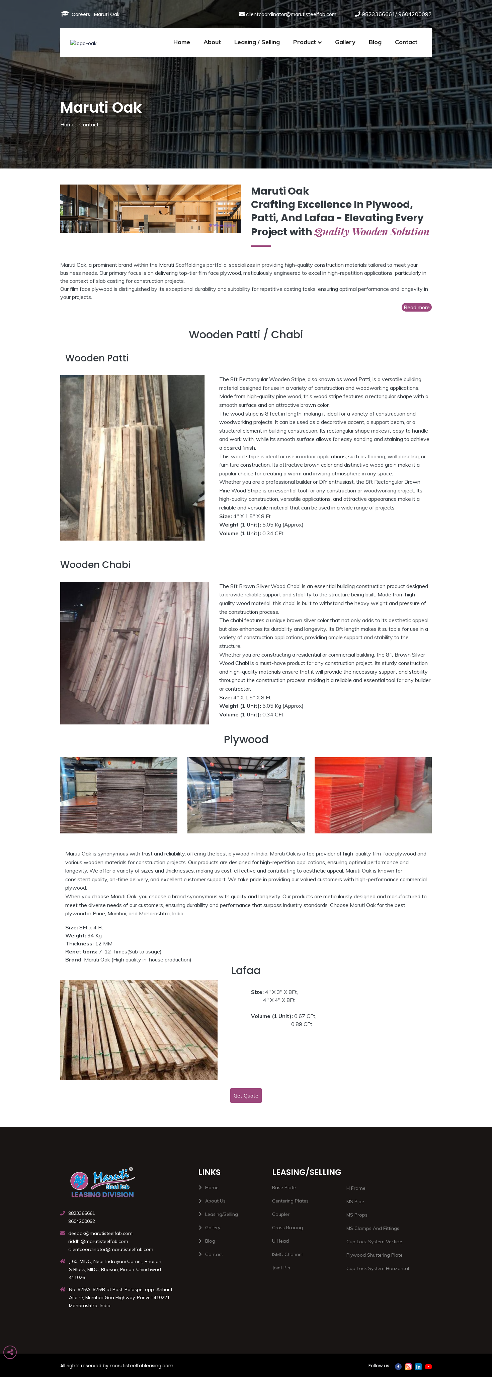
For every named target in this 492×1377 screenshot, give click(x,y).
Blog (375, 42)
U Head (280, 1241)
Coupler (281, 1214)
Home (67, 124)
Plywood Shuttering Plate (374, 1255)
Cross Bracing (287, 1228)
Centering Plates (290, 1201)
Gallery (345, 42)
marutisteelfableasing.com (141, 1365)
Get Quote (246, 1095)
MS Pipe (355, 1201)
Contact (89, 124)
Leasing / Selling (257, 42)
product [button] (304, 42)
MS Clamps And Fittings (372, 1228)
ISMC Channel (287, 1254)
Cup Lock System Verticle (374, 1242)
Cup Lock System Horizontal (377, 1268)
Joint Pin (281, 1268)
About (212, 42)
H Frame (355, 1188)
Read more (417, 307)
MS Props (356, 1215)
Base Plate (284, 1187)
